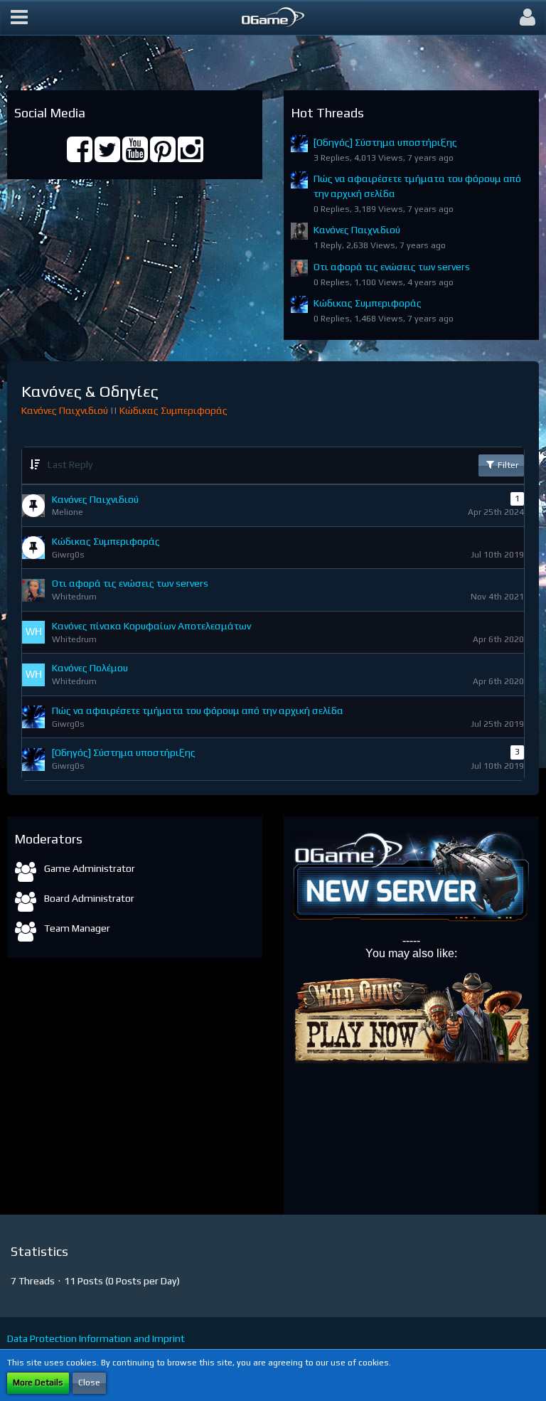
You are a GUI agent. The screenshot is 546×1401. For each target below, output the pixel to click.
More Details (38, 1382)
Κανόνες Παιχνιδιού (357, 229)
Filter (507, 465)
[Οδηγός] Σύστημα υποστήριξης (385, 142)
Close (89, 1382)
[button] (19, 17)
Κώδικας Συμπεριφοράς (368, 303)
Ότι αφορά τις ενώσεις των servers (392, 266)
